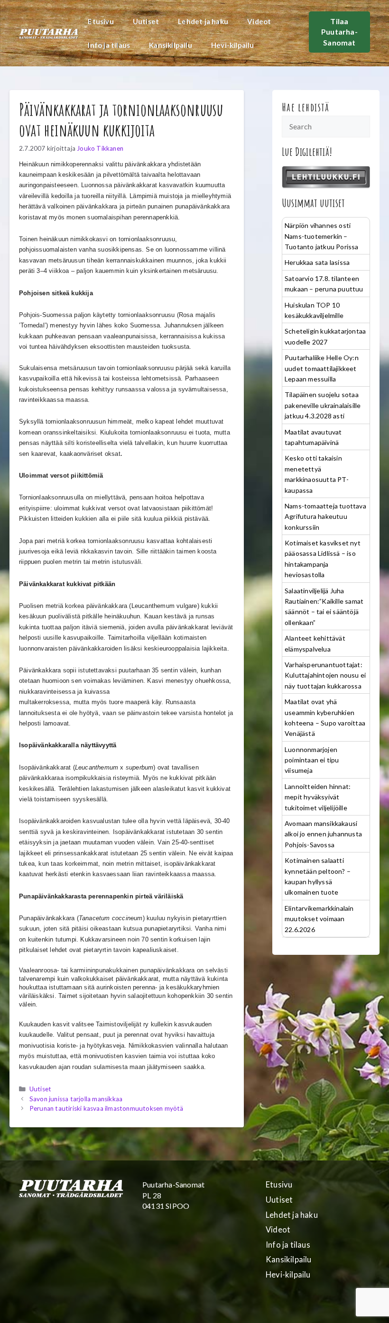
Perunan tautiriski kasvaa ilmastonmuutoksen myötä (106, 1108)
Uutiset (146, 21)
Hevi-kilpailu (232, 45)
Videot (259, 21)
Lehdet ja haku (203, 21)
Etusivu (100, 21)
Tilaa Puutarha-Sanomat (339, 32)
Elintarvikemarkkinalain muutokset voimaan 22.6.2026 (319, 918)
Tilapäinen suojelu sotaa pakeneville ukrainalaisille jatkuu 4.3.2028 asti (323, 405)
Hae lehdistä (306, 107)
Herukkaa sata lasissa (317, 262)
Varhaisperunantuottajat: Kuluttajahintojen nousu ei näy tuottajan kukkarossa (325, 675)
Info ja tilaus (109, 45)
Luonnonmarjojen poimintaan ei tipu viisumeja (312, 760)
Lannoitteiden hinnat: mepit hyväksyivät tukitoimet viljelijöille (318, 797)
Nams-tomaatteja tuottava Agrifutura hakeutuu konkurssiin (325, 516)
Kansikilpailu (170, 45)
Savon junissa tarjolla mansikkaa (75, 1099)
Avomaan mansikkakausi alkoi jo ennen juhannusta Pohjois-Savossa (323, 834)
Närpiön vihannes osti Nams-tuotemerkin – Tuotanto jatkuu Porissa (322, 236)
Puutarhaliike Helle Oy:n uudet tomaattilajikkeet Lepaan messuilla (322, 368)
